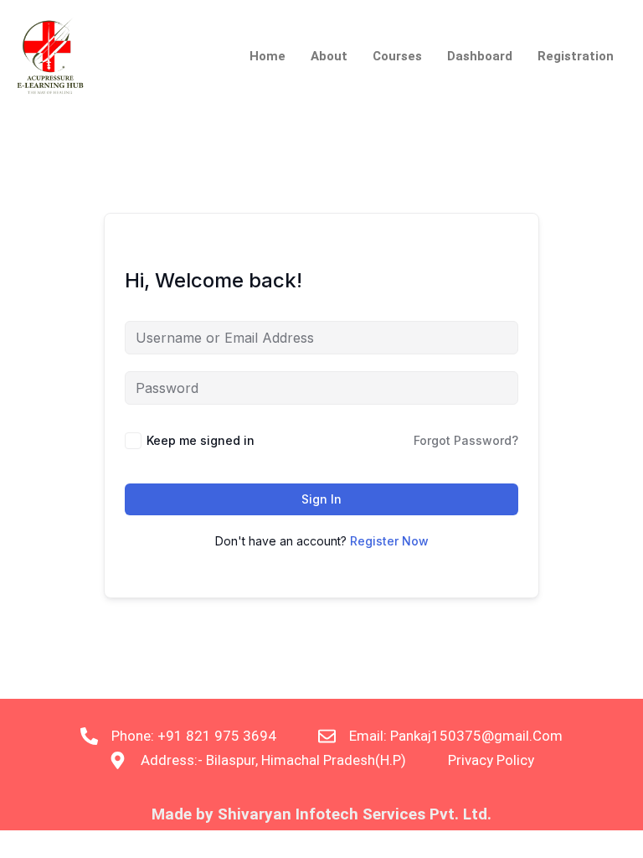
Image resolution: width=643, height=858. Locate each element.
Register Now (389, 541)
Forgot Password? (466, 440)
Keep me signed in (201, 440)
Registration (576, 56)
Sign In (321, 499)
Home (267, 56)
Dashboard (479, 56)
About (329, 56)
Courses (397, 56)
